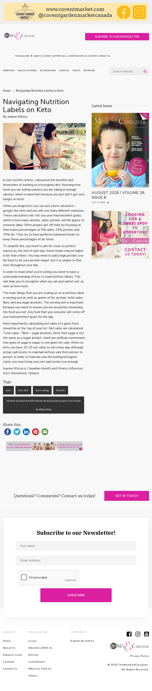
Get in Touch (126, 496)
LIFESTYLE (64, 70)
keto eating (42, 390)
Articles (33, 654)
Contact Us (104, 56)
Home (7, 90)
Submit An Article (82, 641)
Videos (33, 675)
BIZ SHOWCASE (48, 70)
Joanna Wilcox (17, 116)
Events (47, 56)
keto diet (23, 390)
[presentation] (49, 577)
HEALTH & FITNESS (27, 70)
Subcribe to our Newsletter (117, 37)
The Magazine (22, 56)
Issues (32, 641)
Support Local (59, 56)
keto (8, 390)
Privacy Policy (139, 656)
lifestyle (60, 390)
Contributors (36, 661)
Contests (93, 56)
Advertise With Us (77, 56)
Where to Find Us (39, 668)
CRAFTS (76, 70)
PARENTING (8, 70)
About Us (38, 56)
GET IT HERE (99, 202)
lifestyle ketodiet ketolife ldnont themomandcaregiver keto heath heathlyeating (44, 405)
